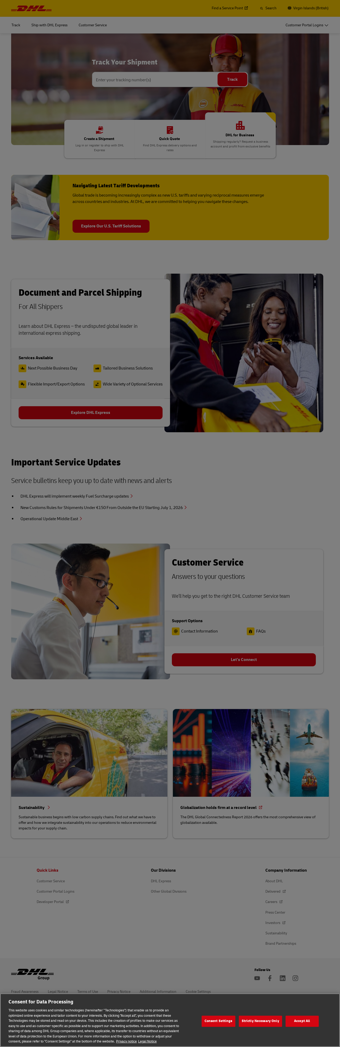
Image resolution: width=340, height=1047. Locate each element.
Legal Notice (147, 1041)
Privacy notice (126, 1041)
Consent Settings (218, 1021)
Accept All (302, 1021)
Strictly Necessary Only (260, 1021)
